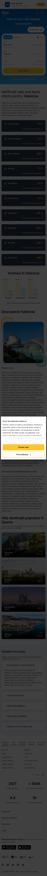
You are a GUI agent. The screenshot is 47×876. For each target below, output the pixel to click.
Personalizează (22, 454)
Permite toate (23, 447)
